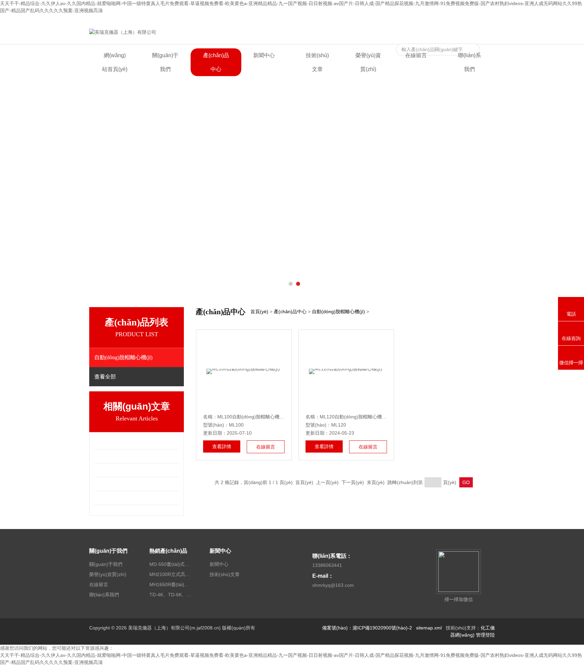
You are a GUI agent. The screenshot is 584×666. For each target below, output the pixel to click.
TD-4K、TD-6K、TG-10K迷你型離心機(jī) (171, 594)
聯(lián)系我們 (480, 19)
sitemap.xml (429, 627)
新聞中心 (264, 55)
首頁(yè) (259, 311)
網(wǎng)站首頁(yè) (114, 62)
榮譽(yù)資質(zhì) (368, 62)
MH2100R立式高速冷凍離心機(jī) (171, 574)
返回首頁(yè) (424, 19)
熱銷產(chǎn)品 (168, 551)
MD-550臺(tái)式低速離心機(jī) (171, 564)
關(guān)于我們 (165, 62)
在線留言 (451, 19)
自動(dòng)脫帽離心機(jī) (338, 311)
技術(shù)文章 (317, 62)
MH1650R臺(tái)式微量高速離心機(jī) (171, 584)
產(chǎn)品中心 (216, 62)
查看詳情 (221, 446)
